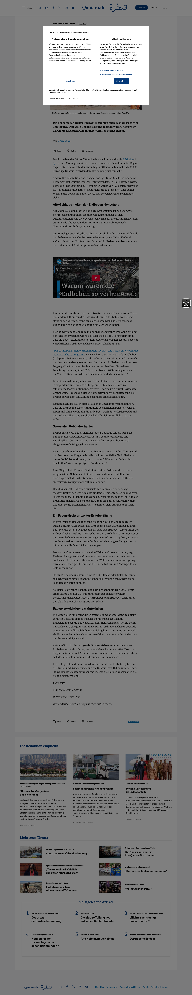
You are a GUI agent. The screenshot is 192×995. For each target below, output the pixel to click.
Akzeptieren (121, 81)
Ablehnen (70, 81)
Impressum (73, 98)
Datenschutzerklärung (58, 58)
